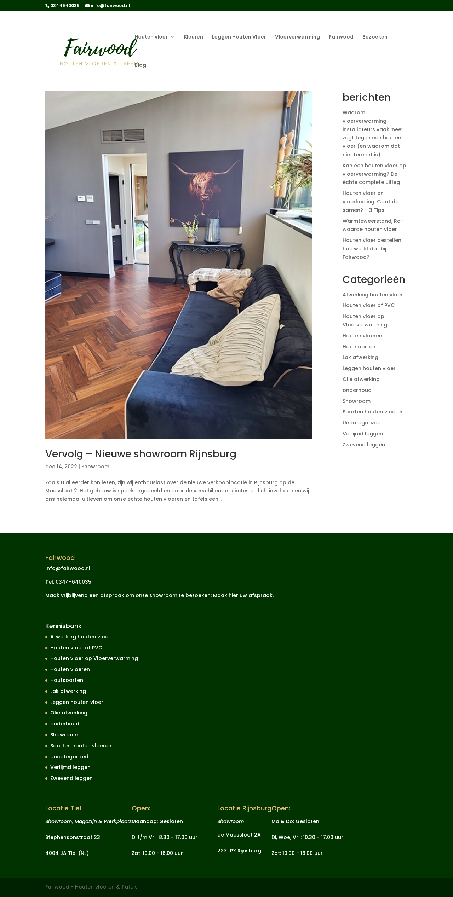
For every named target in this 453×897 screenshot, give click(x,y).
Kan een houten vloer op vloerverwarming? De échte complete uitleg (374, 174)
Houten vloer (151, 37)
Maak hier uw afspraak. (243, 595)
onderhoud (357, 390)
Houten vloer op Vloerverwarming (94, 658)
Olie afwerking (361, 379)
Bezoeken (375, 37)
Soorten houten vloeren (373, 411)
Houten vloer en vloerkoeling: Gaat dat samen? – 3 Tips (372, 202)
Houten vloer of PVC (369, 305)
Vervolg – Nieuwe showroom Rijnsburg (140, 454)
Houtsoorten (359, 346)
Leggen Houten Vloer (239, 37)
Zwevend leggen (364, 444)
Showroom (95, 466)
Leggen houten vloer (369, 368)
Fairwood (341, 37)
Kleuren (193, 37)
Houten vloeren (362, 335)
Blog (140, 66)
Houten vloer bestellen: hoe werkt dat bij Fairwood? (372, 249)
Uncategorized (362, 422)
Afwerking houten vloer (373, 294)
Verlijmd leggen (363, 433)
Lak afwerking (360, 357)
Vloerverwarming (297, 37)
